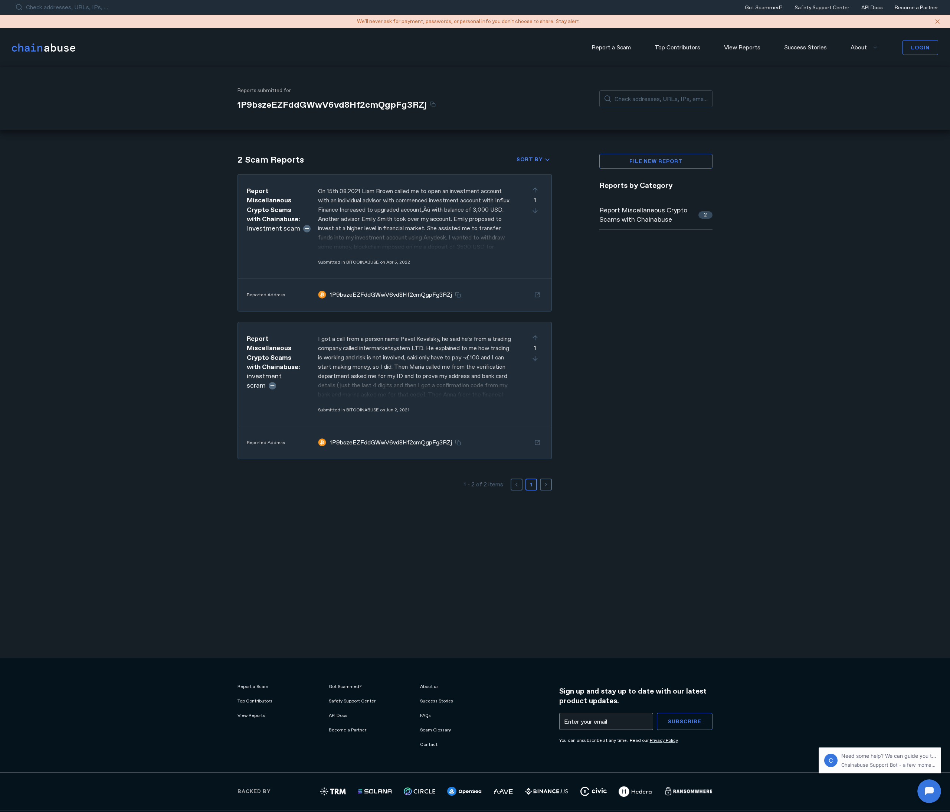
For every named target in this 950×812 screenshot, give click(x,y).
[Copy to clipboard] (433, 104)
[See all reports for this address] (537, 295)
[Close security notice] (937, 21)
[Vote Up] (535, 190)
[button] (394, 243)
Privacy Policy (664, 740)
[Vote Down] (535, 210)
